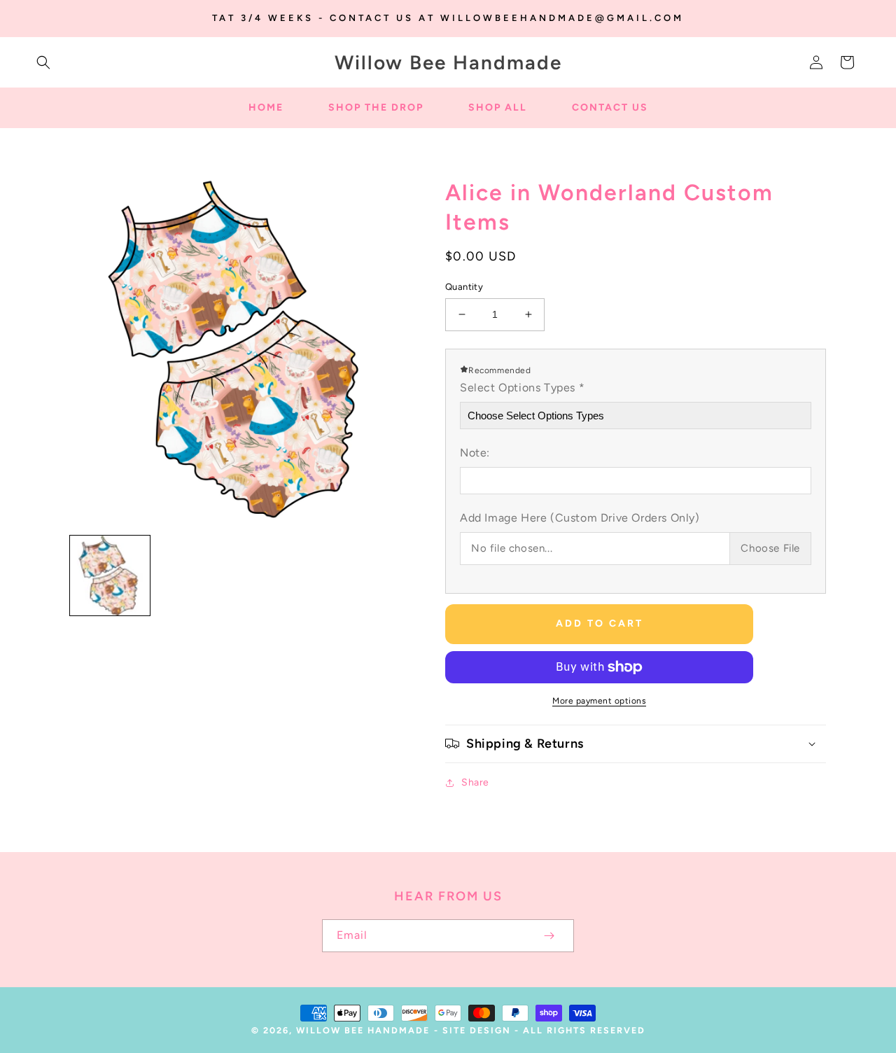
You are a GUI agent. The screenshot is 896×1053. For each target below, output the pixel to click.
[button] (43, 62)
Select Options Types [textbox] (522, 387)
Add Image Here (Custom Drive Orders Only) (580, 517)
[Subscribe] (548, 935)
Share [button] (475, 782)
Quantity (464, 286)
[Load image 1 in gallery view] (110, 575)
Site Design (476, 1030)
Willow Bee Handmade (363, 1030)
